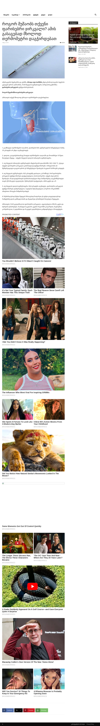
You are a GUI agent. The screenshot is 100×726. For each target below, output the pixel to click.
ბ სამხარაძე (73, 42)
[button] (95, 15)
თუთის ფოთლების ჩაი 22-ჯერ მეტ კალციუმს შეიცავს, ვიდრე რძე (82, 37)
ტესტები (35, 15)
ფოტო (50, 15)
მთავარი (6, 15)
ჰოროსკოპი (26, 15)
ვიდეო (43, 15)
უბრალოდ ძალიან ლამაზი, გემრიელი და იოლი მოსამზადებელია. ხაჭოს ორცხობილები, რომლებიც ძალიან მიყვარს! (86, 61)
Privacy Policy (90, 724)
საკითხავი (15, 15)
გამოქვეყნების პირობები (78, 724)
